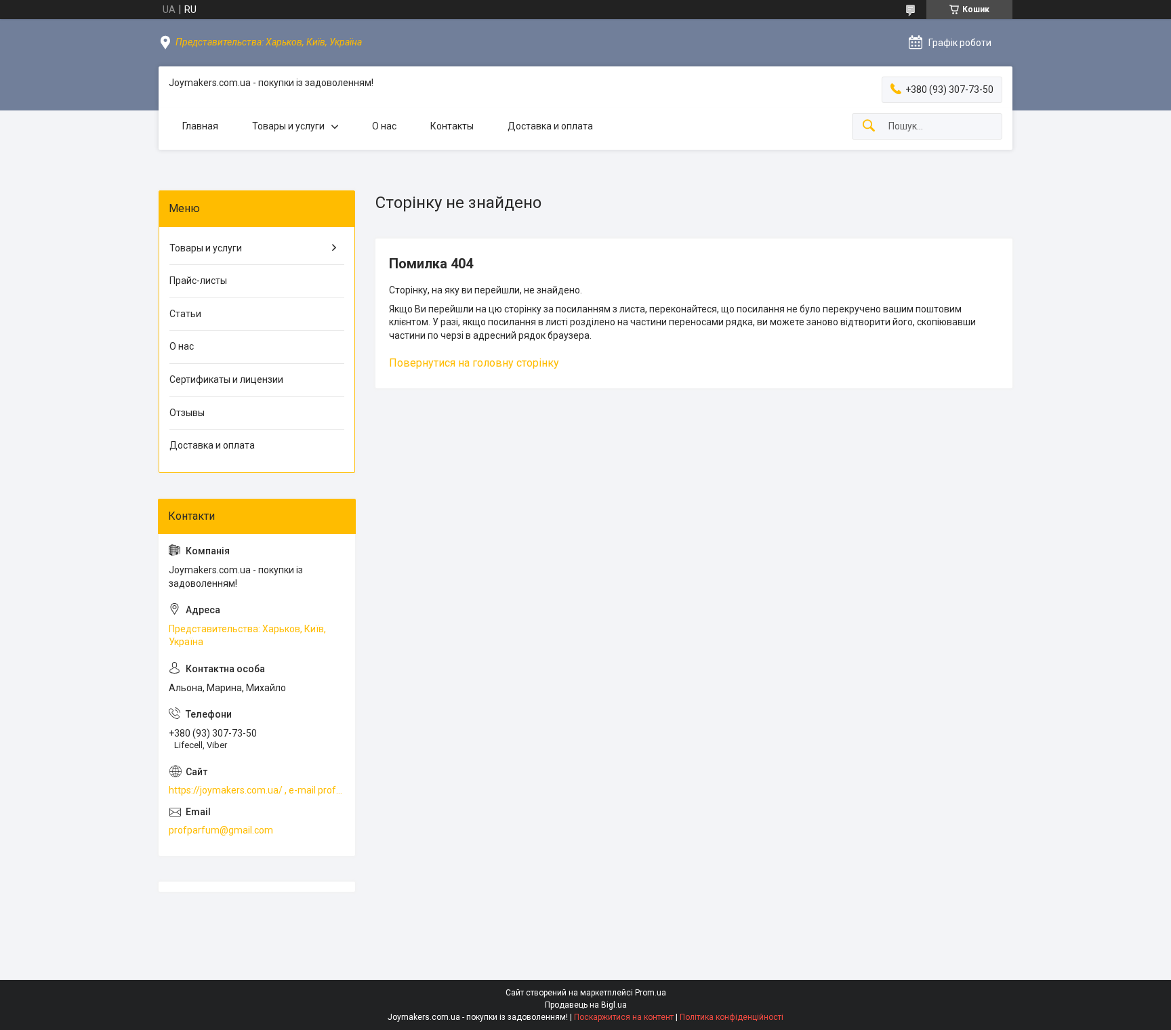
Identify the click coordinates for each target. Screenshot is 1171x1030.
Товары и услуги (288, 126)
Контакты (452, 126)
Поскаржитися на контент (624, 1017)
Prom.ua (650, 992)
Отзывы (187, 412)
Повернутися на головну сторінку (474, 362)
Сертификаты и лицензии (226, 379)
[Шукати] (868, 126)
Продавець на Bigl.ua (586, 1005)
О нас (384, 126)
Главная (200, 126)
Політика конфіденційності (731, 1017)
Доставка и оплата (550, 126)
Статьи (185, 313)
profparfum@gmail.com (221, 830)
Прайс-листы (198, 280)
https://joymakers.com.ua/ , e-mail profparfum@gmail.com (257, 790)
